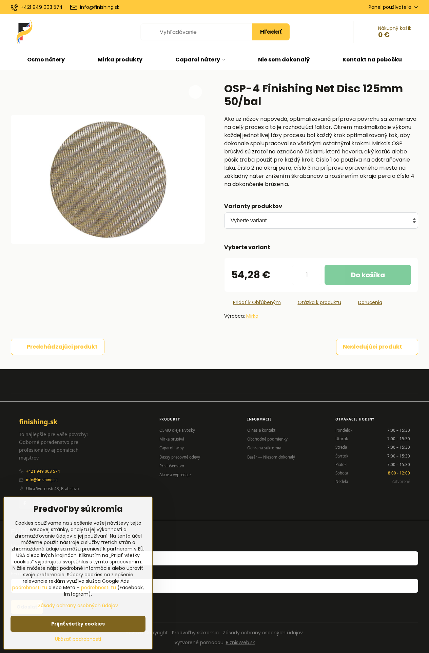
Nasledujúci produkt (372, 347)
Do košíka (368, 275)
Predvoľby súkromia (195, 632)
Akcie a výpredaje (175, 474)
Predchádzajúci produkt (62, 347)
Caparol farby (171, 447)
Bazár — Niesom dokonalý (271, 457)
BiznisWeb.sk (240, 642)
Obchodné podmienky (267, 439)
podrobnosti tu (29, 587)
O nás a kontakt (261, 430)
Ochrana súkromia (264, 447)
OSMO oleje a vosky (177, 430)
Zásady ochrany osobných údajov (263, 632)
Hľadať (270, 32)
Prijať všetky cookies (78, 623)
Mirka (252, 316)
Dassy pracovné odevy (179, 457)
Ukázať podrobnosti (78, 639)
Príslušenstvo (171, 465)
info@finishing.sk (42, 479)
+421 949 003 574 (43, 471)
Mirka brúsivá (171, 439)
